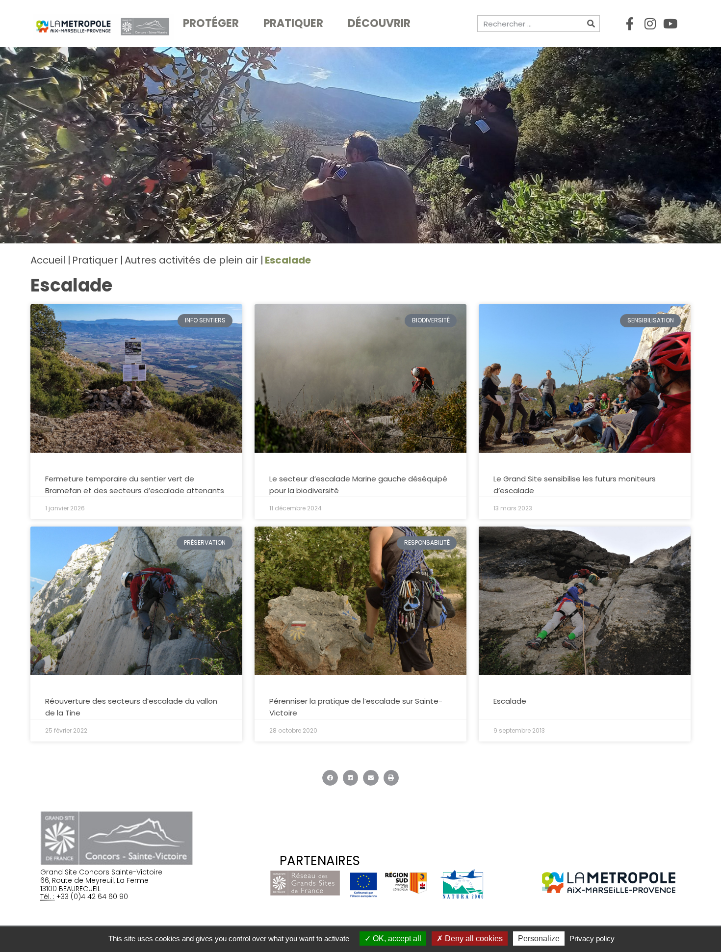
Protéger (211, 23)
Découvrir (379, 23)
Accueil (47, 260)
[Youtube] (670, 23)
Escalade (509, 701)
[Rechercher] (591, 23)
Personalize (539, 938)
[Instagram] (650, 23)
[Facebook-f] (629, 23)
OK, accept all (396, 938)
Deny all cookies (473, 938)
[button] (330, 778)
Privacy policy (592, 938)
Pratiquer (293, 23)
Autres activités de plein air (191, 260)
